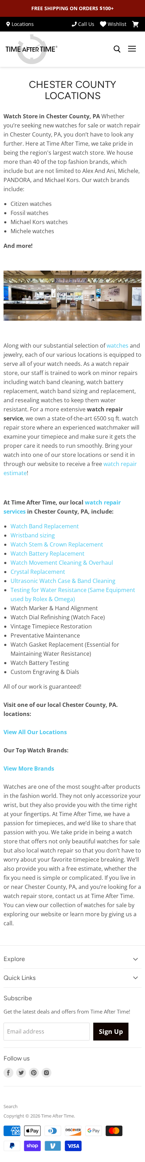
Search (11, 1106)
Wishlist (117, 24)
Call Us (86, 24)
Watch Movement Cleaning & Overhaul (62, 562)
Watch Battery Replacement (47, 553)
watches (117, 345)
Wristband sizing (33, 535)
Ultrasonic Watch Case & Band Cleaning (63, 581)
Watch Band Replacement (45, 526)
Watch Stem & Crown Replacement (57, 544)
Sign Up (111, 1031)
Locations (23, 24)
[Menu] (132, 49)
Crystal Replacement (38, 572)
